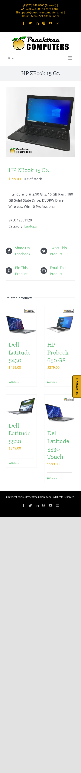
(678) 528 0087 (34, 9)
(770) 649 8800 (35, 5)
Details (15, 381)
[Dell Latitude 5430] (21, 321)
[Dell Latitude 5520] (21, 406)
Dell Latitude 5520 (20, 433)
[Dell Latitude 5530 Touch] (59, 410)
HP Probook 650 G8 (58, 352)
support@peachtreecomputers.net (41, 12)
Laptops (30, 226)
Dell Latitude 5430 (20, 352)
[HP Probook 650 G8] (59, 321)
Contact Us (77, 386)
